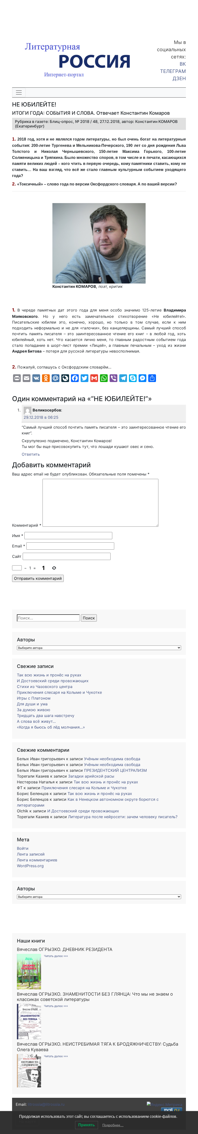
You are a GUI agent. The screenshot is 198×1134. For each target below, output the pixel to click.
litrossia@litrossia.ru (46, 1104)
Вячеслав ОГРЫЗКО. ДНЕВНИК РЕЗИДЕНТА (64, 949)
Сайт (16, 556)
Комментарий (26, 525)
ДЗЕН (179, 78)
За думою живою (33, 709)
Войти (22, 848)
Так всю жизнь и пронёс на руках (49, 675)
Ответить (31, 454)
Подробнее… (113, 1125)
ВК (183, 64)
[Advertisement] (38, 16)
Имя (17, 535)
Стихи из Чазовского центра (44, 686)
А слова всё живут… (36, 721)
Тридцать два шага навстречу (45, 715)
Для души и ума (32, 704)
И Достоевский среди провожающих (53, 680)
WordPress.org (30, 865)
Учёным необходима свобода (112, 758)
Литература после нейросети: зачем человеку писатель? (122, 816)
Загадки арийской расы (91, 776)
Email (18, 546)
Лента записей (31, 854)
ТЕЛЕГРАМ (173, 71)
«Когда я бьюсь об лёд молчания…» (51, 727)
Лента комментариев (37, 860)
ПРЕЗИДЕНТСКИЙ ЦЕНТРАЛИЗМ (115, 770)
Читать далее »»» (56, 956)
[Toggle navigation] (19, 92)
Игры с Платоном (33, 698)
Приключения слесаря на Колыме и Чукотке (59, 692)
